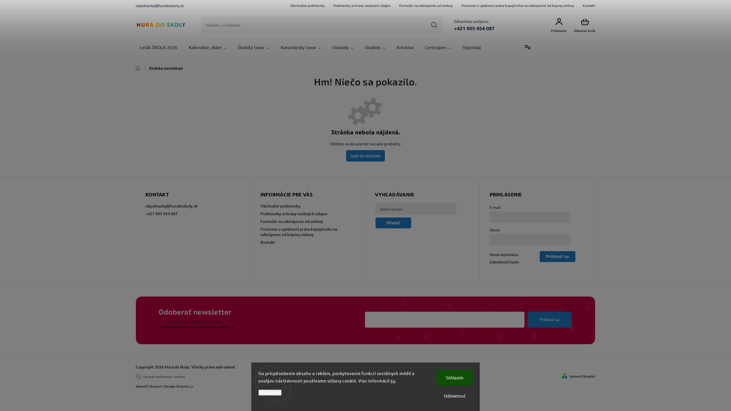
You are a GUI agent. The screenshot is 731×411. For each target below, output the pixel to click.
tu (393, 380)
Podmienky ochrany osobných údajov (362, 5)
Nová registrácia (504, 254)
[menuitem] (158, 47)
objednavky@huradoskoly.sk (171, 206)
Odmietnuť (454, 395)
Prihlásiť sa (550, 319)
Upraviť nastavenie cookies (164, 376)
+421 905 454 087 (161, 213)
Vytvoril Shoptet (582, 376)
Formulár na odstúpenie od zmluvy (426, 5)
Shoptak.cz (184, 386)
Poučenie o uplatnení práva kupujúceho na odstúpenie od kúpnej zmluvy (517, 5)
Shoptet (155, 386)
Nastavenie (270, 392)
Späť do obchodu (365, 155)
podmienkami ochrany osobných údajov (195, 326)
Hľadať (434, 25)
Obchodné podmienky (307, 5)
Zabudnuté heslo (504, 262)
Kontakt (589, 5)
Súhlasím (454, 377)
